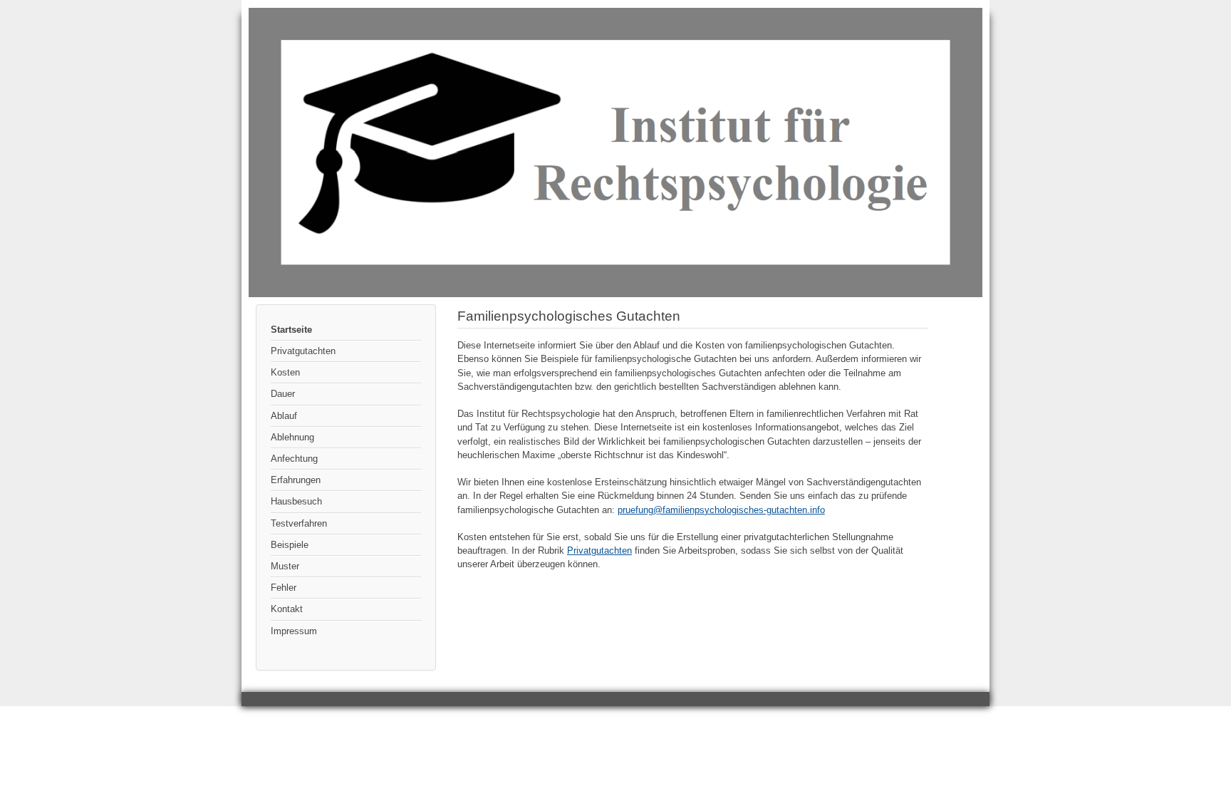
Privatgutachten (303, 351)
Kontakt (287, 609)
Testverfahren (299, 523)
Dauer (283, 393)
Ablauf (284, 415)
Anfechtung (294, 458)
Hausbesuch (296, 501)
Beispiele (289, 544)
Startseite (291, 329)
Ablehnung (292, 437)
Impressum (294, 631)
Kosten (285, 372)
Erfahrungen (296, 480)
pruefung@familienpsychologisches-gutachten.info (721, 510)
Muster (285, 566)
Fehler (283, 587)
